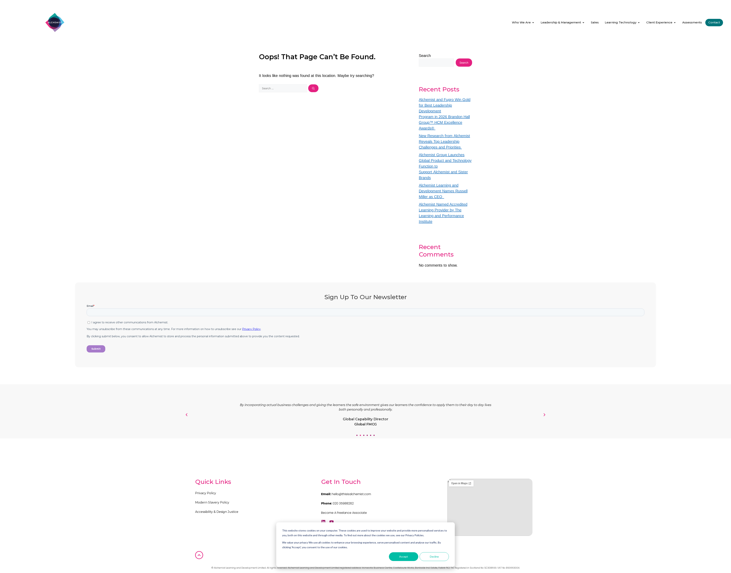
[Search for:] (283, 88)
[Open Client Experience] (674, 22)
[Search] (313, 88)
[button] (357, 435)
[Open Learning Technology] (638, 22)
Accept (403, 556)
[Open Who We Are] (533, 22)
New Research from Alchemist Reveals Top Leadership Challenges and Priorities (444, 141)
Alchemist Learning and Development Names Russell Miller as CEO (443, 191)
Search (425, 56)
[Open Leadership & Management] (583, 22)
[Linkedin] (323, 522)
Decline (434, 556)
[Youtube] (331, 522)
